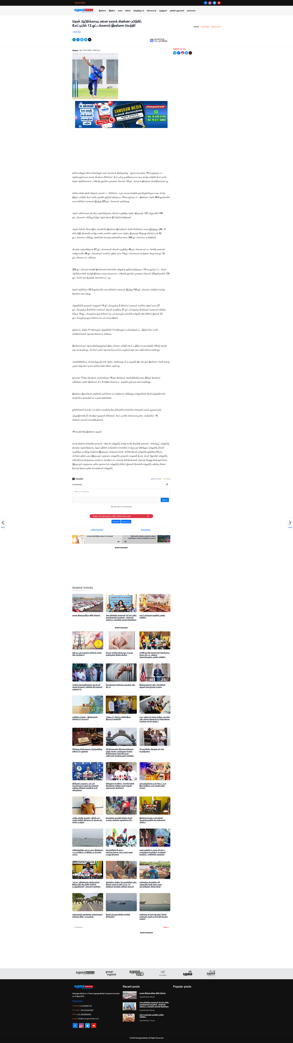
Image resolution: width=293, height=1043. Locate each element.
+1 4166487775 (85, 1005)
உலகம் (120, 10)
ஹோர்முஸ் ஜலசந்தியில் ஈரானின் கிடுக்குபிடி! (118, 915)
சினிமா (128, 10)
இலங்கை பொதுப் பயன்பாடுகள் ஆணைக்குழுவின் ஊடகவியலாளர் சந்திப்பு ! (152, 820)
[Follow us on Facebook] (178, 53)
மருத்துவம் (163, 10)
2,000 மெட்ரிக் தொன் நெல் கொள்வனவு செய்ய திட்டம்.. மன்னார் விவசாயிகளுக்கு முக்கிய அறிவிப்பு (155, 655)
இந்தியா (112, 10)
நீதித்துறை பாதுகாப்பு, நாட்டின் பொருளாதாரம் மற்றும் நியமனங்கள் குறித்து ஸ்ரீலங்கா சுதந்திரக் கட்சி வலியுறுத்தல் (85, 786)
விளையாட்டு (151, 10)
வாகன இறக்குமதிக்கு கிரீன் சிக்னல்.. (86, 615)
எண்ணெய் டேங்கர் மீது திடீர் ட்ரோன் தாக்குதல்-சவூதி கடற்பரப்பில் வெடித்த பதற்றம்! (154, 916)
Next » (166, 927)
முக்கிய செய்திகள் (97, 530)
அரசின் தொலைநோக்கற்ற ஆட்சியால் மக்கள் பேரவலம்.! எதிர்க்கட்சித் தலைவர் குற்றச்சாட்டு (87, 687)
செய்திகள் (205, 26)
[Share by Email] (89, 39)
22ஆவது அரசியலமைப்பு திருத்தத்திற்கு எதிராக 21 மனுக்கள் (87, 750)
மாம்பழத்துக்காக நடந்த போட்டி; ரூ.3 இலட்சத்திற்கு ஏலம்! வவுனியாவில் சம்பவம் (153, 785)
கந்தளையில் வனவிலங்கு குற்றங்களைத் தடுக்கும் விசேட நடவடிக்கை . (87, 915)
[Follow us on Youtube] (190, 53)
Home (196, 26)
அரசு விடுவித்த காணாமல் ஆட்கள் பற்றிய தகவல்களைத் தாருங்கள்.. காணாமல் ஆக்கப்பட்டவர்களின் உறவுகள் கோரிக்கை (121, 617)
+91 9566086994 (84, 1014)
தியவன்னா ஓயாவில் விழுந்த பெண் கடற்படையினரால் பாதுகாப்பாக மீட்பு (119, 819)
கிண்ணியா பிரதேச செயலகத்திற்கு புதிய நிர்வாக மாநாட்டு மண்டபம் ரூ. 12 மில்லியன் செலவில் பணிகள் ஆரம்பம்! (121, 884)
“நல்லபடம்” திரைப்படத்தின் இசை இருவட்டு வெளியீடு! (118, 718)
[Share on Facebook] (78, 39)
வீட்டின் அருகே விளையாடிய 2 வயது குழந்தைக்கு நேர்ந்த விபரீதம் (119, 654)
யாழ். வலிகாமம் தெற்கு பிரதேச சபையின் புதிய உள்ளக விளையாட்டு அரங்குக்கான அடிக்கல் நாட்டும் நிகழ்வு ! (155, 719)
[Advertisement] (121, 152)
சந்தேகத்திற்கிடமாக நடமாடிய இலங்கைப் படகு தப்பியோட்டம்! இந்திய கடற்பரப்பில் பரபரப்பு (87, 852)
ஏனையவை (191, 10)
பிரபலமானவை (145, 530)
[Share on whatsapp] (74, 39)
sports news (77, 32)
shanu (75, 50)
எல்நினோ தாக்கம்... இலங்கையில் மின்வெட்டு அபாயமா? (85, 718)
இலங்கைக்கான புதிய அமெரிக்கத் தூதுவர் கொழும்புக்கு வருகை (152, 686)
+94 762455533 (86, 1010)
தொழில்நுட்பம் (138, 10)
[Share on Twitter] (82, 39)
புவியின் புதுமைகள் (177, 10)
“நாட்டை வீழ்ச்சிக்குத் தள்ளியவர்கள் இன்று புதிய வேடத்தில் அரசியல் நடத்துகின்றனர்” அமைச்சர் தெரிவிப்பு (86, 884)
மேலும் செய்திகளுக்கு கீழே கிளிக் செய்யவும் (112, 516)
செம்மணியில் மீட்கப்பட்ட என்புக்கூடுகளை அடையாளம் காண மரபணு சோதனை (119, 852)
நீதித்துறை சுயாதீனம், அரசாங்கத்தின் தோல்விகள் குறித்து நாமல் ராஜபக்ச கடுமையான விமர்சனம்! (120, 785)
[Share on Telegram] (85, 39)
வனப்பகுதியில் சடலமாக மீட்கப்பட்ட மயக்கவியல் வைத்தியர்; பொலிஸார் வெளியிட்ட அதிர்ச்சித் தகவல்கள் (153, 852)
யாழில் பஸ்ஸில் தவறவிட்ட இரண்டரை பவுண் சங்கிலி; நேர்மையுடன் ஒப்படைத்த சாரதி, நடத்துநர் (87, 820)
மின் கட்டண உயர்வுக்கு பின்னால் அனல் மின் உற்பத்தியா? (87, 654)
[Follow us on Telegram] (174, 53)
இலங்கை (102, 10)
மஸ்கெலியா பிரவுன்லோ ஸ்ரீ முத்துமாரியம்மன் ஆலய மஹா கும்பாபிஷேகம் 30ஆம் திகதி (151, 884)
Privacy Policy (77, 1001)
